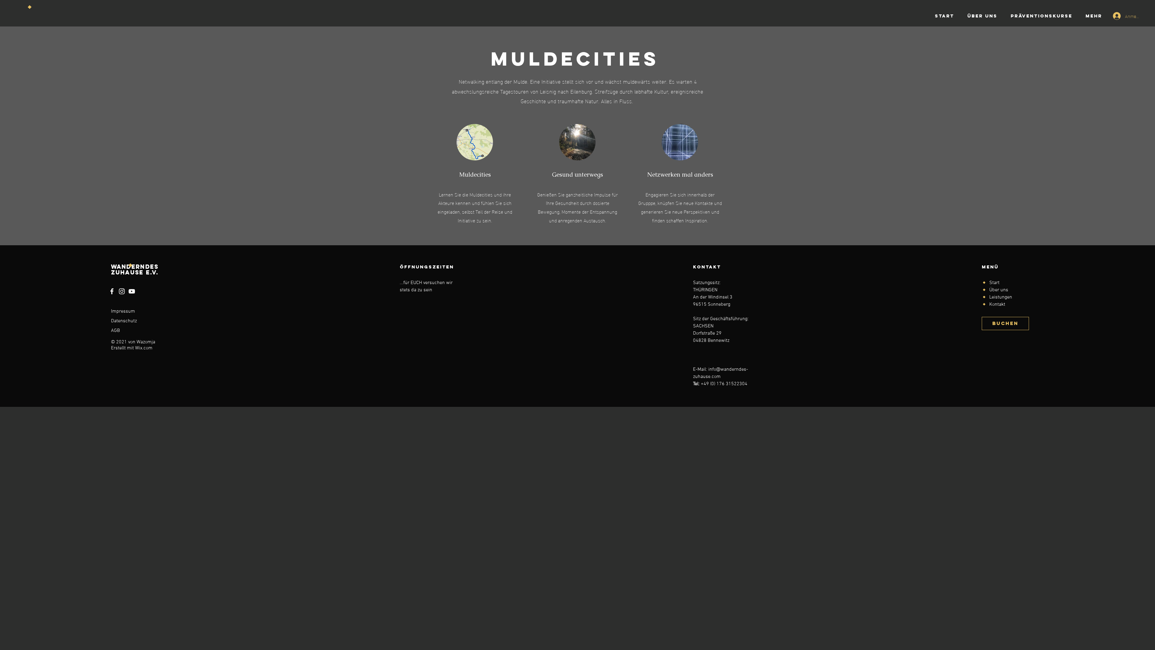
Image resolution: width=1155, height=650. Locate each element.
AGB (115, 331)
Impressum (123, 311)
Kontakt (997, 305)
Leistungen (1000, 297)
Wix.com (143, 348)
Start (994, 283)
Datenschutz (124, 321)
